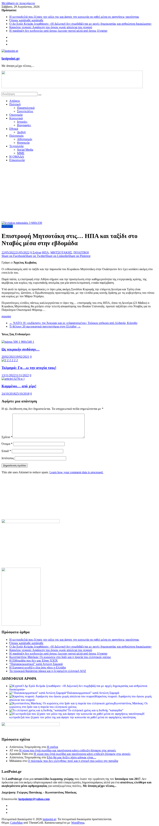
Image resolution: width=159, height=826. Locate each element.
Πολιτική (15, 104)
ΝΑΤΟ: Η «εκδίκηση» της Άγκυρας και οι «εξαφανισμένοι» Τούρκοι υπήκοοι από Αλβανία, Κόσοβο (73, 323)
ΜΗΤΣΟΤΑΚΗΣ (61, 252)
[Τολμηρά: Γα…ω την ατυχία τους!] (10, 360)
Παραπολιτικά (26, 107)
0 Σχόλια (35, 252)
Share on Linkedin (57, 256)
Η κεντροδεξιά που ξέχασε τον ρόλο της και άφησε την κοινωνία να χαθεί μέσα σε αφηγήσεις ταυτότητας (74, 16)
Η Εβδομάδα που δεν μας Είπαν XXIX (33, 660)
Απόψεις (14, 100)
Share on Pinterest (79, 256)
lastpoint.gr (11, 58)
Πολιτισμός (16, 135)
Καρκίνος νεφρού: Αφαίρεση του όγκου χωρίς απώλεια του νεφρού (50, 27)
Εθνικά (13, 128)
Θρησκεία (23, 142)
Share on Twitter (35, 256)
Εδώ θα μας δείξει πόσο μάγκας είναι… (71, 757)
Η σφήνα (52, 747)
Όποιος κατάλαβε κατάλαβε (26, 20)
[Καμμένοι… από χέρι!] (13, 378)
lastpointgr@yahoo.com (34, 799)
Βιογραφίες (24, 125)
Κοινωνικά (16, 118)
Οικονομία (15, 114)
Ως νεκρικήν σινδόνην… (21, 349)
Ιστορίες (22, 121)
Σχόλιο (7, 437)
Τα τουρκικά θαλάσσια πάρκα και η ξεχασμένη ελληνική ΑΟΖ (47, 671)
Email (6, 451)
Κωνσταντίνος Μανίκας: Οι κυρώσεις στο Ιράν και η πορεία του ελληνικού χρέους (60, 657)
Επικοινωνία (17, 160)
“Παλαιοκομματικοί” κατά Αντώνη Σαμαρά (36, 664)
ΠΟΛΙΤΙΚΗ (81, 252)
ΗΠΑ (45, 252)
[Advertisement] (79, 192)
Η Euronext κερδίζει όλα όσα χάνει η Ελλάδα (37, 667)
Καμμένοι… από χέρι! (19, 386)
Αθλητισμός (24, 139)
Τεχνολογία (16, 146)
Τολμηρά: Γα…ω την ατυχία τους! (29, 368)
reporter (6, 316)
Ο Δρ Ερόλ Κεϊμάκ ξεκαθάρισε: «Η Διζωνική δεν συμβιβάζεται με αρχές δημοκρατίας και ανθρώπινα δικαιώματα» (80, 23)
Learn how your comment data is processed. (76, 472)
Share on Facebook (13, 256)
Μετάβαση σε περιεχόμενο (18, 3)
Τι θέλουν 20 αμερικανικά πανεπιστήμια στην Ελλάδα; (45, 326)
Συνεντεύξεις (25, 111)
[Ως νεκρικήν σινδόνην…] (18, 341)
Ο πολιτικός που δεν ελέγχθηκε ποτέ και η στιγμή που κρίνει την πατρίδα (73, 760)
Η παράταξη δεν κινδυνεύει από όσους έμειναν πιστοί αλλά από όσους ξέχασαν (58, 30)
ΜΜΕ (20, 153)
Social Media (25, 149)
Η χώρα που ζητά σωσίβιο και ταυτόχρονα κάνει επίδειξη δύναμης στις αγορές (67, 750)
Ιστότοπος (8, 458)
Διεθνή (21, 132)
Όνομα (7, 443)
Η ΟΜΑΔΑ (16, 156)
